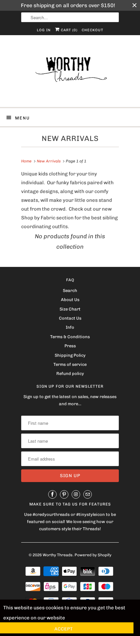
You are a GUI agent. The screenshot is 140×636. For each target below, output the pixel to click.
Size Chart (70, 309)
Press (70, 345)
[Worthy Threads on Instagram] (76, 494)
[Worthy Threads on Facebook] (52, 494)
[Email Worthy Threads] (87, 494)
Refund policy (70, 373)
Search (70, 290)
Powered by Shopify (93, 555)
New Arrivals (70, 138)
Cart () (68, 30)
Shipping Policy (70, 355)
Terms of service (70, 364)
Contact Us (70, 318)
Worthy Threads (58, 555)
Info (70, 327)
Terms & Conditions (70, 336)
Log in (44, 30)
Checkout (92, 30)
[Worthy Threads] (70, 73)
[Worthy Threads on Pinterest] (64, 494)
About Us (70, 299)
